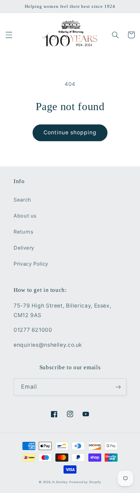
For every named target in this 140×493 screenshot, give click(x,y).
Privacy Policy (31, 264)
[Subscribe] (118, 386)
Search (22, 200)
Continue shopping (70, 132)
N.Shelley (60, 482)
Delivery (24, 248)
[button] (9, 35)
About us (25, 216)
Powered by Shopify (85, 482)
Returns (23, 232)
